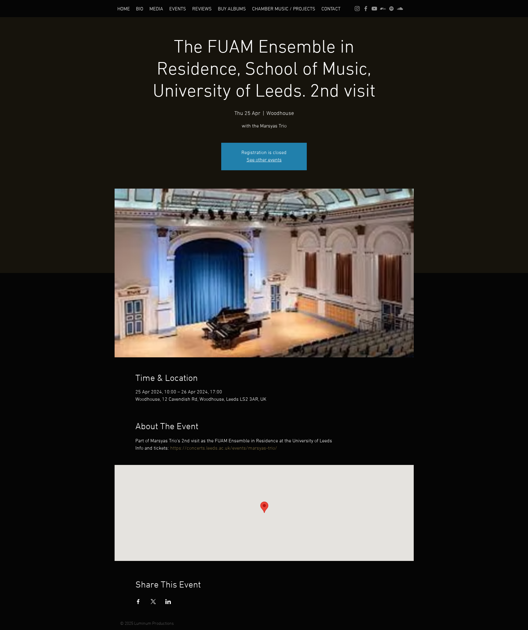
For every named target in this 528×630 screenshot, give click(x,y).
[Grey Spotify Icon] (391, 8)
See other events (264, 160)
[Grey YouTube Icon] (374, 8)
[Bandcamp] (383, 8)
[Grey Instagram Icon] (357, 8)
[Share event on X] (153, 601)
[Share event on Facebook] (138, 601)
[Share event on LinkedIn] (168, 601)
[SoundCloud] (400, 8)
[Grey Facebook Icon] (365, 8)
